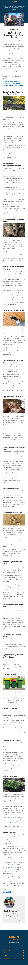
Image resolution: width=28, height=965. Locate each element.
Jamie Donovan (11, 40)
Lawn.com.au (15, 6)
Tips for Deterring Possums (16, 85)
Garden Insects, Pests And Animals (14, 31)
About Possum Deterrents (10, 81)
